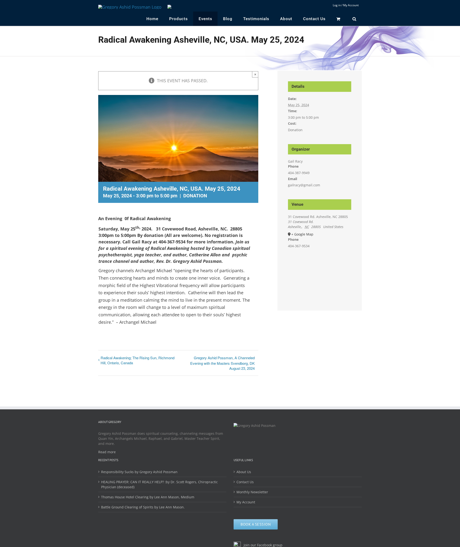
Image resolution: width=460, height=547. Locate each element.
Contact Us (245, 482)
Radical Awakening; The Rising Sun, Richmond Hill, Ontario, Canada (137, 360)
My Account (245, 502)
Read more (107, 452)
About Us (243, 472)
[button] (354, 19)
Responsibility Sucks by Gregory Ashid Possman (139, 472)
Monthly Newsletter (252, 492)
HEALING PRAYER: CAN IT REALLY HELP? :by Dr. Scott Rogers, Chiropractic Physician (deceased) (159, 484)
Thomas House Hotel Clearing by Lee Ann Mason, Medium (147, 497)
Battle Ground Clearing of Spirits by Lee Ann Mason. (143, 507)
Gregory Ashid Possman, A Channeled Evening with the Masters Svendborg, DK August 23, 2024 (222, 363)
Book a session (256, 524)
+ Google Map (302, 234)
